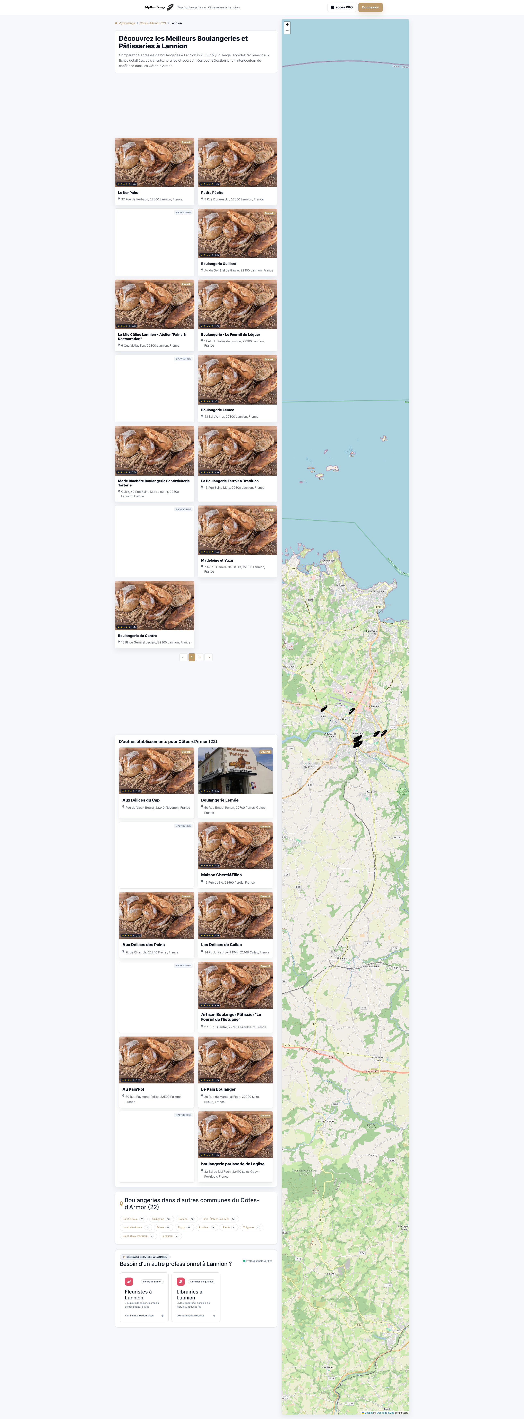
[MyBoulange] (157, 7)
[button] (324, 708)
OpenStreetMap (385, 1412)
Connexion (370, 7)
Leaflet (368, 1412)
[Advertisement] (196, 104)
